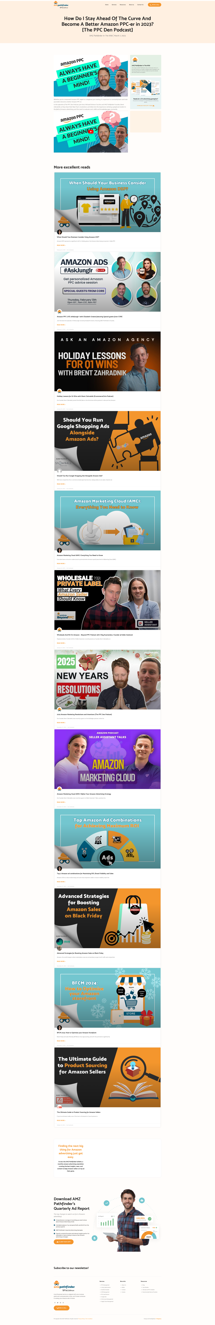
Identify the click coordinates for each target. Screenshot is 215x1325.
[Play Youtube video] (91, 132)
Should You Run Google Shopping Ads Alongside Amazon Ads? (80, 476)
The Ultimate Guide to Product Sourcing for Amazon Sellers (78, 1112)
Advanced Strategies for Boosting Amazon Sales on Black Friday (80, 953)
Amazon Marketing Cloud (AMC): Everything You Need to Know (80, 555)
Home (106, 4)
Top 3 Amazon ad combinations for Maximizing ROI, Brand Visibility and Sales (85, 873)
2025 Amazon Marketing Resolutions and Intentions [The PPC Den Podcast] (84, 714)
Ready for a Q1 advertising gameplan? (145, 99)
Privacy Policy (81, 1318)
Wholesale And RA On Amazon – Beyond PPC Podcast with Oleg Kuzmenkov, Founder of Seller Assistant (95, 635)
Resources (123, 4)
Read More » (61, 245)
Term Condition (88, 1318)
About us (131, 4)
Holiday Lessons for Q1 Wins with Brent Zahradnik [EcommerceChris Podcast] (85, 396)
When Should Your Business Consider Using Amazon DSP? (78, 237)
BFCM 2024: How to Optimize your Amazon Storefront (76, 1033)
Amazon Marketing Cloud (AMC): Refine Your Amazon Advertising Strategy (84, 794)
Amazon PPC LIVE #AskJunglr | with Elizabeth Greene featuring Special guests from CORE (89, 317)
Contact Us (140, 4)
